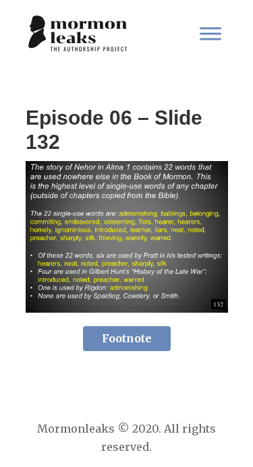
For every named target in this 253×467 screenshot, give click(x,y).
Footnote (127, 338)
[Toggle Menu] (210, 33)
